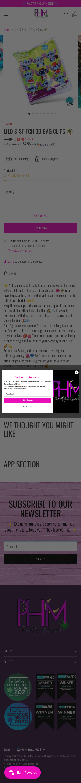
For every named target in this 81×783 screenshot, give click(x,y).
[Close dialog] (76, 372)
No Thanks (27, 407)
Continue (27, 400)
